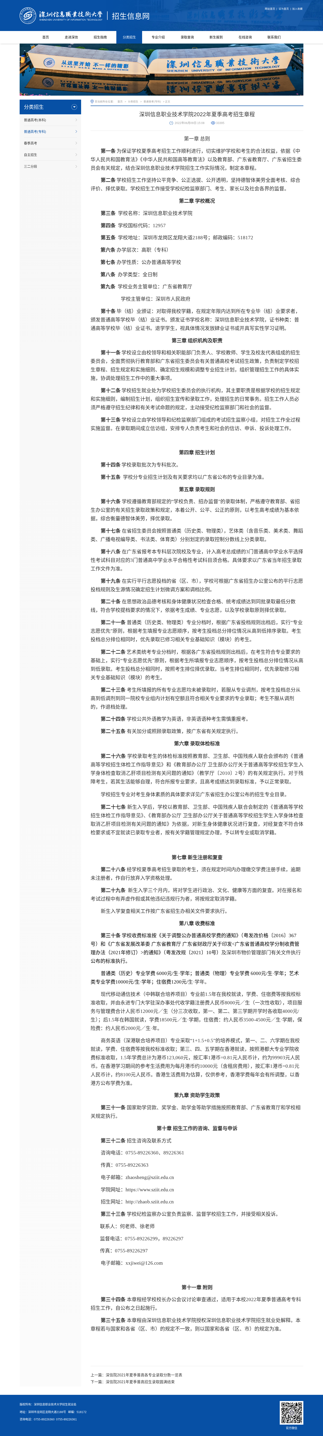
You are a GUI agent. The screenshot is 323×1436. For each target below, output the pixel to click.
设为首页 (284, 8)
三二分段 (30, 166)
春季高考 (30, 143)
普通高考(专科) (35, 131)
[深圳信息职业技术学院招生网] (85, 15)
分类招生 (133, 101)
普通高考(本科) (35, 120)
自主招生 (30, 155)
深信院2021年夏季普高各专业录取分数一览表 (144, 1375)
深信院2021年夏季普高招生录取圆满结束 (140, 1382)
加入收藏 (297, 8)
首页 (120, 101)
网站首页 (270, 8)
